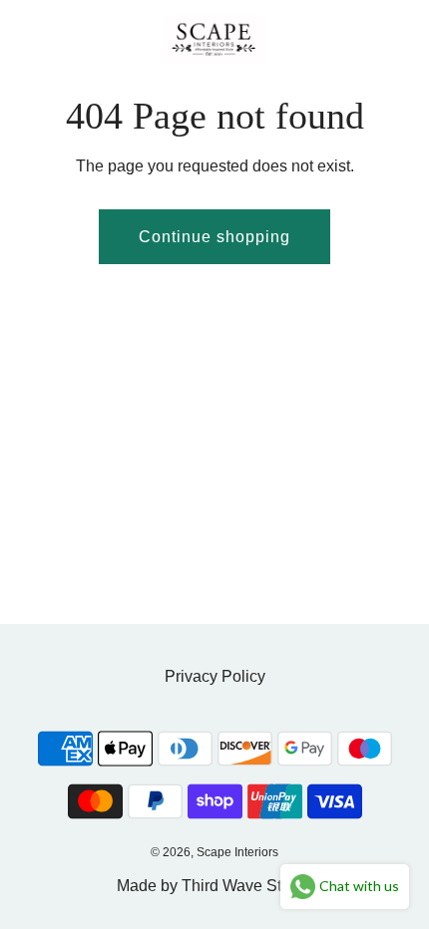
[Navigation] (25, 39)
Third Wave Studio (247, 885)
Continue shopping (214, 236)
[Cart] (392, 39)
